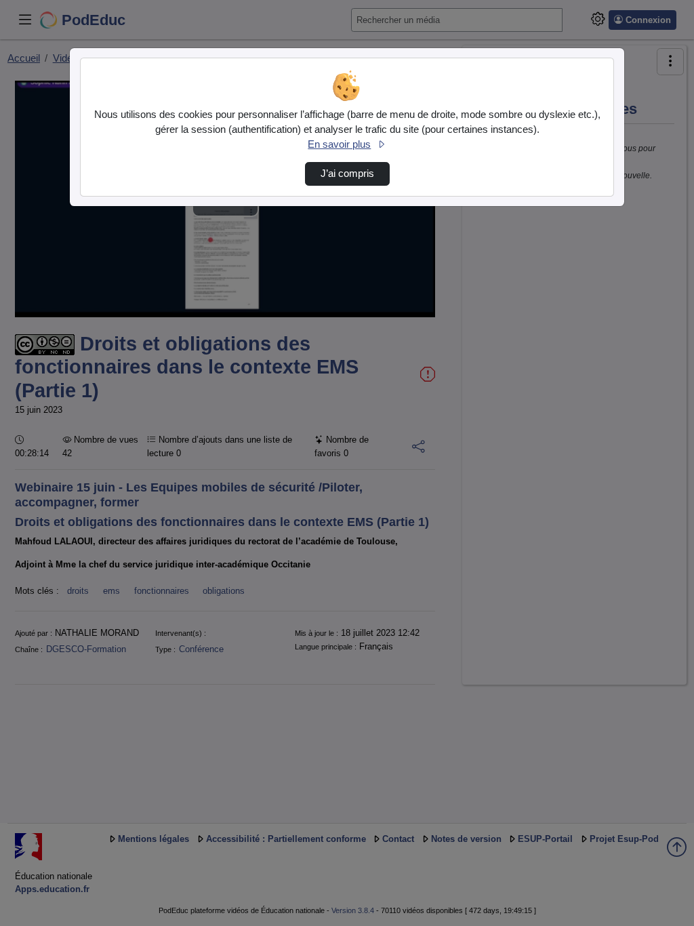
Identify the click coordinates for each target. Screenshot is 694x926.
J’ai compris (347, 173)
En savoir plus (339, 144)
